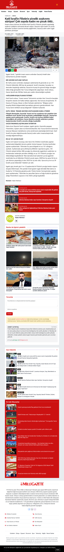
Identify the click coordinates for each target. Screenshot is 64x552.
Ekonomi (22, 11)
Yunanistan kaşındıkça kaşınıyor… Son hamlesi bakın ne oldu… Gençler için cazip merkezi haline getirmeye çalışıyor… (44, 247)
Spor (28, 11)
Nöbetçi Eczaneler (11, 514)
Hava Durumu (38, 514)
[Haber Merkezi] (10, 218)
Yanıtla (11, 340)
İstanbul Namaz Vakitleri (13, 518)
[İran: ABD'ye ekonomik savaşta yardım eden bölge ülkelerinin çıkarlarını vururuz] (45, 259)
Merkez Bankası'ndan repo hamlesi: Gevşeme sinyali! (35, 380)
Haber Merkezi (20, 217)
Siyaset (16, 11)
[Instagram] (35, 509)
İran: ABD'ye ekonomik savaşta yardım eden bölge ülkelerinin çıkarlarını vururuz (45, 268)
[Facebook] (29, 509)
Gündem (3, 11)
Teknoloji (34, 11)
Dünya (10, 11)
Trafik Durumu (38, 518)
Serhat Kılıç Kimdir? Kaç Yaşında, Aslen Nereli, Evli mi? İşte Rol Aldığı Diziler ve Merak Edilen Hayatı (36, 365)
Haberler (7, 15)
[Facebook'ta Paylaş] (7, 70)
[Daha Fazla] (15, 70)
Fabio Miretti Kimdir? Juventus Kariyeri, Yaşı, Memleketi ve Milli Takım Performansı (36, 372)
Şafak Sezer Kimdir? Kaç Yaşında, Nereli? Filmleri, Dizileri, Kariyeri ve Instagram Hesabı (36, 395)
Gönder (9, 313)
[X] (32, 509)
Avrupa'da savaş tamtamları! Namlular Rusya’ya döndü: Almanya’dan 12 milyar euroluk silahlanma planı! (44, 289)
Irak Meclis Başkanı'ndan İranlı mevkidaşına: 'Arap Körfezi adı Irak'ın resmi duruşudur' (18, 289)
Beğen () (16, 340)
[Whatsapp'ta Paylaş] (12, 70)
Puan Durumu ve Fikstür (13, 521)
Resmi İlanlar (48, 11)
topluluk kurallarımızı (21, 319)
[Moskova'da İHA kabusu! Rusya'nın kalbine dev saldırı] (18, 259)
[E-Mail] (16, 221)
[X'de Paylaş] (9, 70)
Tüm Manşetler (38, 521)
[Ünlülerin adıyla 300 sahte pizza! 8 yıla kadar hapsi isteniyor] (18, 237)
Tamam (57, 549)
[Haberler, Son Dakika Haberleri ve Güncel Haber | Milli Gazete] (12, 4)
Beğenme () (24, 340)
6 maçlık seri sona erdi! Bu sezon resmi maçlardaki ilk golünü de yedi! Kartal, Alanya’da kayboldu (37, 357)
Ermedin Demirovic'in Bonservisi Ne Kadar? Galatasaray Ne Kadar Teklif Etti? (36, 388)
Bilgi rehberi (20, 361)
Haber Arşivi (38, 525)
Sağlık (40, 11)
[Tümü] (57, 350)
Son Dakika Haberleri (12, 525)
